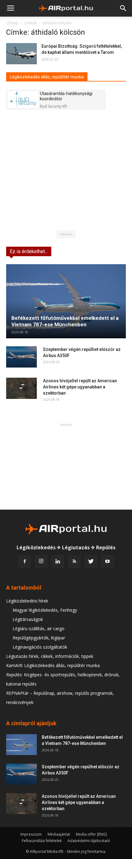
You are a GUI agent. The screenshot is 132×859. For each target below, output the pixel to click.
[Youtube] (107, 561)
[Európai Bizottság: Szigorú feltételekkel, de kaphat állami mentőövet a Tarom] (21, 53)
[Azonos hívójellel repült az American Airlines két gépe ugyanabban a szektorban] (21, 388)
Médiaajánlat (59, 834)
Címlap (12, 23)
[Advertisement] (66, 466)
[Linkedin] (58, 561)
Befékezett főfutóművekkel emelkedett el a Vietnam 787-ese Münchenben (64, 321)
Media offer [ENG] (91, 834)
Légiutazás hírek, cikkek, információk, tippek (49, 656)
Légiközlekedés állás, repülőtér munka (47, 76)
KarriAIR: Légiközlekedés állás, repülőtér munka (53, 665)
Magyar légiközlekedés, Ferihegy (45, 610)
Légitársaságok (28, 619)
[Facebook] (24, 561)
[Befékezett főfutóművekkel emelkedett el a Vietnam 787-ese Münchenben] (66, 301)
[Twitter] (91, 561)
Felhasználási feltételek (42, 840)
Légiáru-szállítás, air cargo (38, 628)
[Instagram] (41, 561)
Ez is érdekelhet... (29, 251)
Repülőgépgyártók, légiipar (39, 638)
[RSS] (74, 561)
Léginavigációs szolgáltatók (40, 647)
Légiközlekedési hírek (27, 601)
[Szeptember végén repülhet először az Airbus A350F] (21, 357)
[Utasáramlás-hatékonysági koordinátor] (23, 99)
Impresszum (31, 834)
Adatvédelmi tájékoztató (89, 840)
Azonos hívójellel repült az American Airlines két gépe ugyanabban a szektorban (80, 387)
